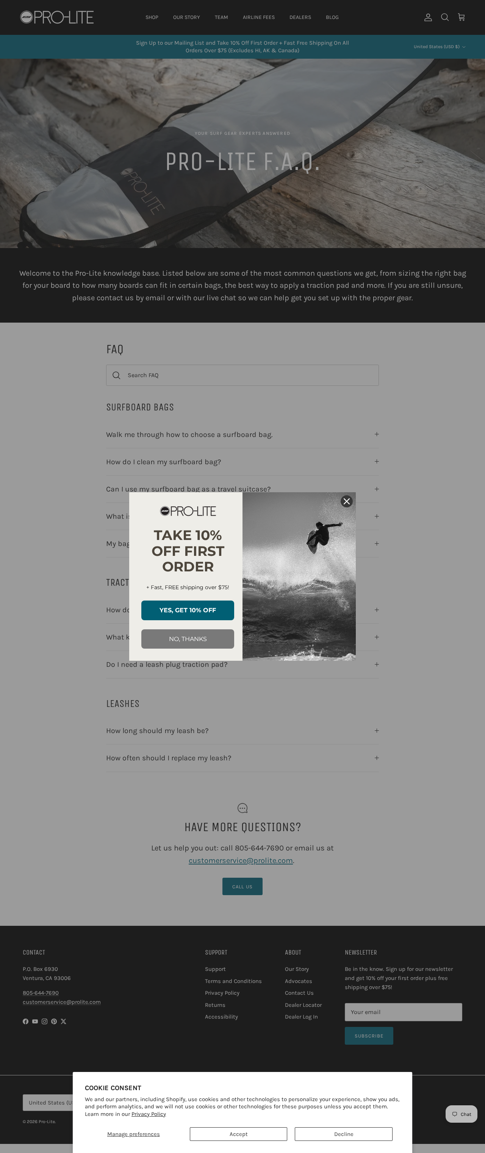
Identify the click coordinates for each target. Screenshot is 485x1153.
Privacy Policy (148, 1114)
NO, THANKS (188, 639)
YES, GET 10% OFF (188, 610)
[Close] (347, 501)
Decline (344, 1134)
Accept (239, 1134)
